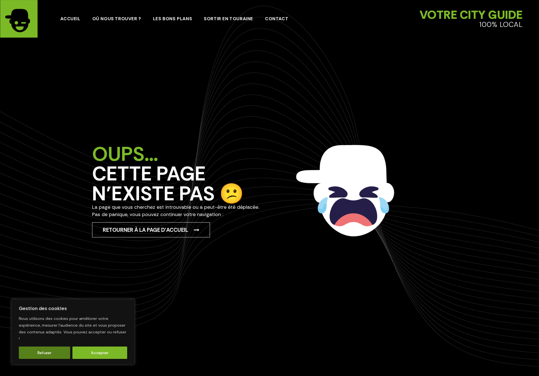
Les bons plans (172, 19)
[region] (73, 332)
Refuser (44, 352)
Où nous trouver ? (116, 19)
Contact (276, 19)
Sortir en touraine (228, 19)
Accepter (100, 352)
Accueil (70, 19)
